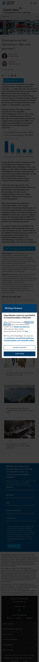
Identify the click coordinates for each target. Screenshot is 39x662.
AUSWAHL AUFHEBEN (19, 347)
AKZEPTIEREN (19, 353)
